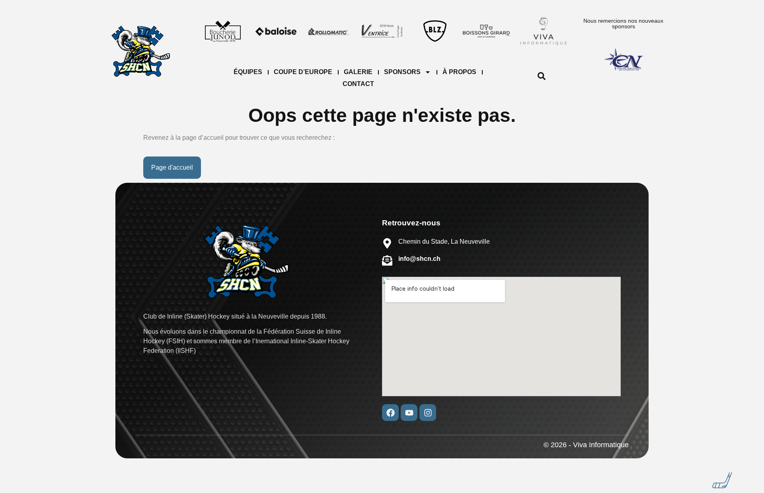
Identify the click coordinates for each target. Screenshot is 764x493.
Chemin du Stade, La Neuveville (444, 241)
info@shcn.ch (419, 258)
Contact (358, 83)
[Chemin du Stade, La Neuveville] (387, 243)
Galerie (358, 71)
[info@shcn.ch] (387, 260)
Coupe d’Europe (303, 71)
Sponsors (402, 71)
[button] (542, 78)
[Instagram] (427, 412)
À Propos (459, 71)
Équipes (248, 71)
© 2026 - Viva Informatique (586, 445)
